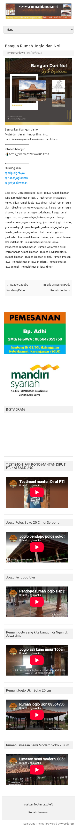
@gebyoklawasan (16, 182)
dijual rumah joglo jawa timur (30, 202)
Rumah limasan (14, 256)
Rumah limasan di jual (38, 256)
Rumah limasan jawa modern (30, 261)
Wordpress (68, 823)
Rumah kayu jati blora (53, 251)
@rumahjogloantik (16, 178)
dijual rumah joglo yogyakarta (29, 207)
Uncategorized (27, 192)
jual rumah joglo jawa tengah (22, 227)
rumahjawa (18, 52)
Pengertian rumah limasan (20, 246)
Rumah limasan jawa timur (37, 266)
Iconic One (29, 823)
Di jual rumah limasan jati (20, 197)
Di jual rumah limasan (56, 192)
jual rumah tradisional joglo (41, 242)
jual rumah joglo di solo (57, 222)
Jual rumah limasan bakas (33, 237)
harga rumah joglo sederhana (32, 212)
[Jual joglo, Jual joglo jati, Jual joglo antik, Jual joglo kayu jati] (38, 17)
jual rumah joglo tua (25, 232)
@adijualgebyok (15, 173)
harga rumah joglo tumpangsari (36, 217)
